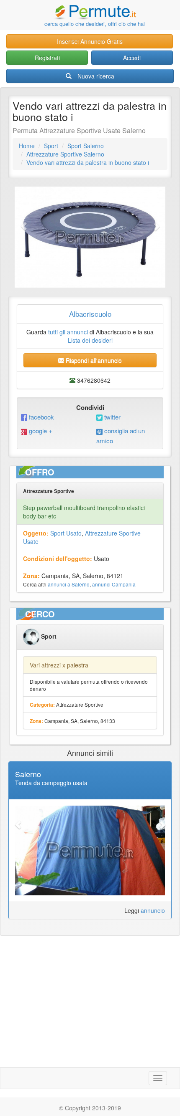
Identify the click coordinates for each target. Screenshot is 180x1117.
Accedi (132, 57)
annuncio (153, 910)
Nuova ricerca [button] (95, 76)
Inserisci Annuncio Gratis (90, 41)
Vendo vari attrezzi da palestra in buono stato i (87, 162)
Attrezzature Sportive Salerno (65, 154)
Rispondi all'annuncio (93, 360)
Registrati (47, 57)
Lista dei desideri (90, 340)
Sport (51, 146)
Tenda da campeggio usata (51, 782)
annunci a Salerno (69, 584)
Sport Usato (66, 533)
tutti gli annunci (68, 332)
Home (27, 146)
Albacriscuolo (90, 313)
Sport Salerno (85, 146)
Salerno (28, 773)
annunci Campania (114, 584)
